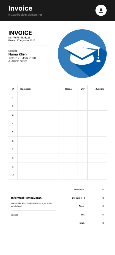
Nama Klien (17, 54)
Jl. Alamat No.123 (17, 61)
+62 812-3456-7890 (22, 58)
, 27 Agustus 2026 (21, 40)
